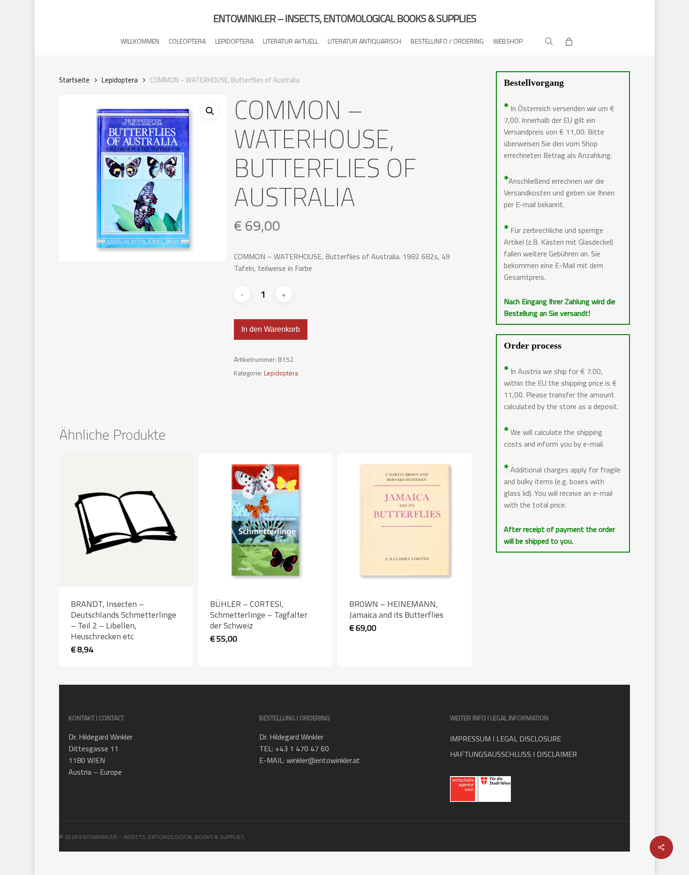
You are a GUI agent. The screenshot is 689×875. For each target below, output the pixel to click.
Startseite (74, 80)
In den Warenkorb (270, 329)
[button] (210, 111)
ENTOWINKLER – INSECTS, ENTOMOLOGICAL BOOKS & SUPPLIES (344, 18)
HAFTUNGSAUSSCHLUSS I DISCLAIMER (513, 754)
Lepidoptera (120, 80)
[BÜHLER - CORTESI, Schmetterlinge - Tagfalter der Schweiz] (265, 520)
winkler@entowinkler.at (323, 760)
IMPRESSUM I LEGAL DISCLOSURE (505, 738)
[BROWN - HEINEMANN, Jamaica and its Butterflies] (404, 520)
